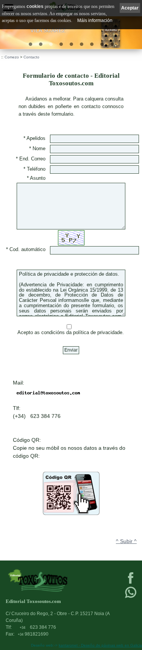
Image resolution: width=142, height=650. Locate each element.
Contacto (31, 57)
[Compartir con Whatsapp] (130, 597)
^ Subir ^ (126, 541)
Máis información (94, 20)
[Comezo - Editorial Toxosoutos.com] (57, 580)
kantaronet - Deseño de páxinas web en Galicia (100, 645)
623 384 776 (38, 627)
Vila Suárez (48, 30)
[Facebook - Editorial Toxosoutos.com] (130, 583)
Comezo (12, 57)
